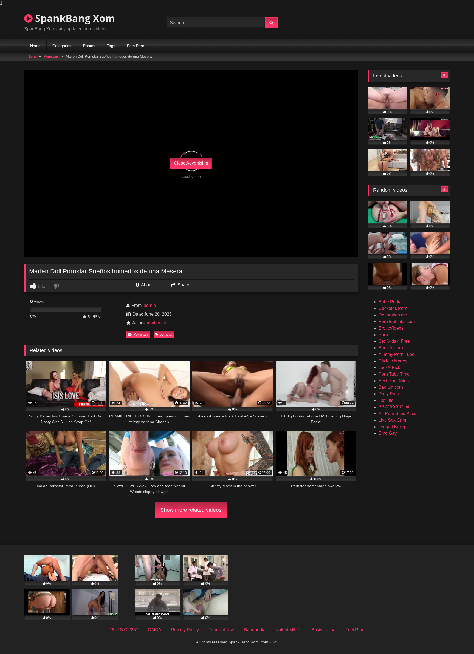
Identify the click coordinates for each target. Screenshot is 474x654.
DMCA (154, 629)
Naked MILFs (288, 629)
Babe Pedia (390, 301)
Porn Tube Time (394, 374)
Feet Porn (135, 46)
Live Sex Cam (392, 420)
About (146, 285)
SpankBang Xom (74, 18)
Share (182, 285)
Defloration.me (393, 315)
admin (150, 305)
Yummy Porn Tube (396, 354)
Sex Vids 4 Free (394, 341)
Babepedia (255, 629)
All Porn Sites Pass (397, 413)
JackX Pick (389, 367)
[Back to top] (457, 639)
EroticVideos (391, 328)
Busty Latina (323, 629)
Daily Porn (389, 393)
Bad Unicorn (391, 347)
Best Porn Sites (394, 380)
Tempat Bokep (393, 426)
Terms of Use (221, 629)
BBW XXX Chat (394, 407)
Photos (89, 46)
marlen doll (157, 323)
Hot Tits (386, 400)
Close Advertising (191, 163)
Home (35, 46)
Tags (111, 46)
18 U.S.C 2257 (123, 629)
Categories (61, 46)
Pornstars (51, 56)
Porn (383, 334)
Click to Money (393, 361)
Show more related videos (191, 510)
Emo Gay (388, 433)
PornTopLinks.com (397, 321)
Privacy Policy (185, 629)
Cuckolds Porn (393, 308)
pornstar (166, 334)
